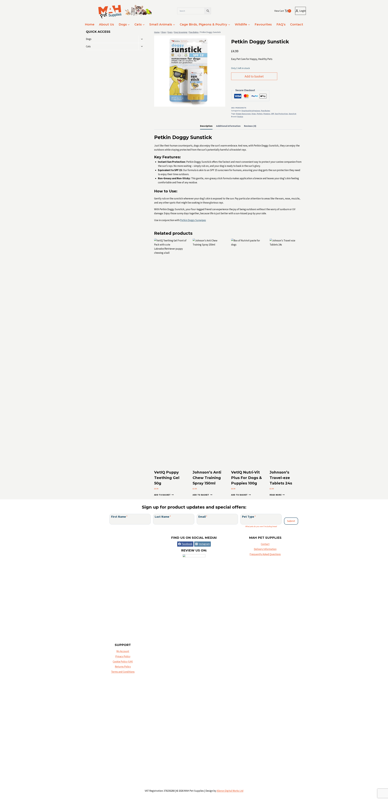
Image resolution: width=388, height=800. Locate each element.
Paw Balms (265, 110)
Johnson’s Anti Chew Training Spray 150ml (207, 477)
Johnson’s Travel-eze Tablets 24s (281, 477)
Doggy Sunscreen (243, 114)
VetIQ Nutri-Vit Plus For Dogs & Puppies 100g (246, 477)
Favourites (263, 24)
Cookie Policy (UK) (123, 661)
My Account (122, 651)
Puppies (266, 114)
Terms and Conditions (123, 671)
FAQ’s (281, 24)
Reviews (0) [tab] (250, 125)
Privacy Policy (122, 656)
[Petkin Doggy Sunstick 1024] (189, 71)
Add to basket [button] (162, 495)
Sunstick (292, 114)
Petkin (260, 114)
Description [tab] (206, 125)
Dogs (254, 114)
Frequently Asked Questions (265, 554)
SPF (272, 114)
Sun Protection (281, 114)
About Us (106, 24)
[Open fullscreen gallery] (222, 103)
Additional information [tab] (228, 125)
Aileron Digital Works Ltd (230, 790)
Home (89, 24)
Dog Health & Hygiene (251, 110)
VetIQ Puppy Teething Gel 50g (166, 477)
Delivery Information (265, 549)
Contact (296, 24)
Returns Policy (123, 666)
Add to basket (254, 76)
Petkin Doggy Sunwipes (193, 220)
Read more (275, 495)
